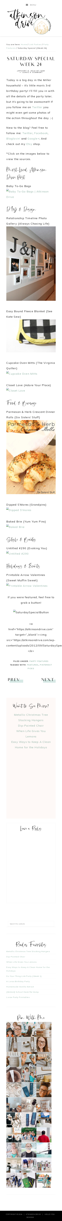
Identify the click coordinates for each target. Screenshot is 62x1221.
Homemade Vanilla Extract (20, 987)
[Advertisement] (31, 781)
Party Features (39, 661)
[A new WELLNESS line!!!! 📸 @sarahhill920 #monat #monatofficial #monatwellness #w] (28, 1059)
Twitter (37, 107)
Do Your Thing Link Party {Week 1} (24, 976)
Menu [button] (33, 5)
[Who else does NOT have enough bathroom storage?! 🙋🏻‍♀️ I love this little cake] (28, 1165)
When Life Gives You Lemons (21, 962)
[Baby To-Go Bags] (31, 197)
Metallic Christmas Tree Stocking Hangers (28, 951)
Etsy (29, 144)
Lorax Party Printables (18, 997)
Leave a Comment (32, 72)
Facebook (41, 133)
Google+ (33, 138)
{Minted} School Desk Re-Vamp (22, 992)
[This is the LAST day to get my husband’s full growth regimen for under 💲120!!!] (28, 1119)
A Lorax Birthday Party (18, 981)
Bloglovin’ (13, 138)
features (32, 665)
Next (47, 680)
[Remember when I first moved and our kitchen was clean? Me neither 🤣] (13, 1165)
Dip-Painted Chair (31, 725)
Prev (14, 680)
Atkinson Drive (31, 21)
